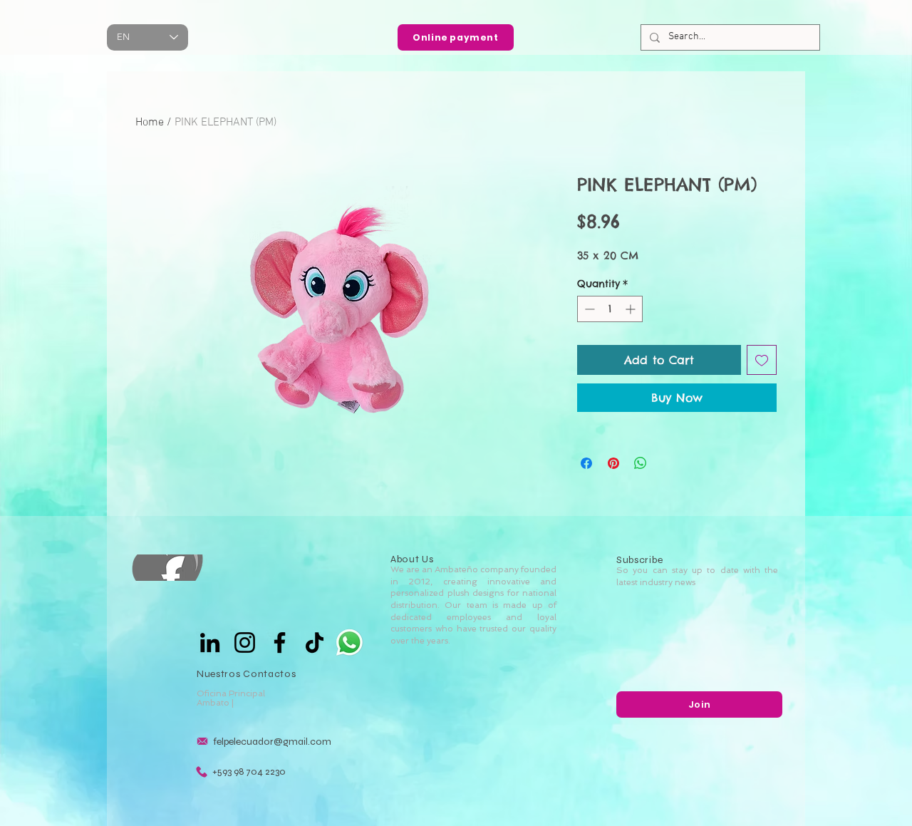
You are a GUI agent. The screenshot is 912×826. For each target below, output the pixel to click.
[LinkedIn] (210, 642)
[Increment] (632, 308)
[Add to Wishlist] (762, 360)
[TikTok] (314, 642)
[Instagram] (245, 642)
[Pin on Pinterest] (613, 463)
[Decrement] (588, 308)
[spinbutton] (610, 308)
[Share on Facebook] (586, 463)
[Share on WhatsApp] (640, 463)
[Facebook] (280, 642)
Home (149, 122)
